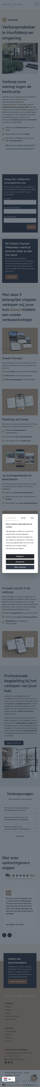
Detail (23, 518)
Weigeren (20, 556)
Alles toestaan (20, 567)
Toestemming (11, 518)
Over (32, 518)
